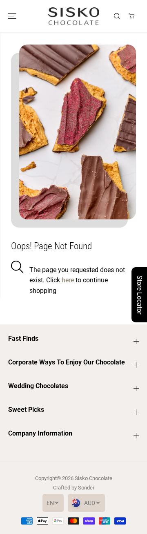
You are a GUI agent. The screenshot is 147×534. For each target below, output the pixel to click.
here (69, 280)
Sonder (86, 488)
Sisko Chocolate (93, 478)
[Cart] (131, 16)
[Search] (116, 16)
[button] (13, 16)
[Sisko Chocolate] (73, 16)
